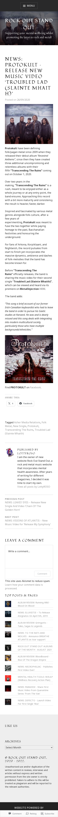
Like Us (11, 726)
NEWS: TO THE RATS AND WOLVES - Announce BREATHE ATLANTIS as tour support (33, 636)
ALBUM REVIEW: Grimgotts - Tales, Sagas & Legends (32, 624)
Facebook (35, 387)
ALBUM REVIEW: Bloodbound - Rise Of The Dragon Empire (34, 658)
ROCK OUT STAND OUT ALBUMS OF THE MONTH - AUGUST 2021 (35, 648)
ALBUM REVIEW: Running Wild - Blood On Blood (34, 604)
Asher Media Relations (27, 422)
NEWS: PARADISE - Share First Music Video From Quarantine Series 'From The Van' (33, 690)
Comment (42, 573)
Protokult (33, 426)
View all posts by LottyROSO (33, 486)
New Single (19, 426)
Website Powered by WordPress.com (29, 809)
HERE (42, 289)
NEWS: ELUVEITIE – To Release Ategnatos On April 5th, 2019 (34, 614)
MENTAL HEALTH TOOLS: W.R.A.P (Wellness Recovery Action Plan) (35, 678)
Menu (31, 5)
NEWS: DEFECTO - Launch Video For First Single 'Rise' (34, 702)
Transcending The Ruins (19, 429)
